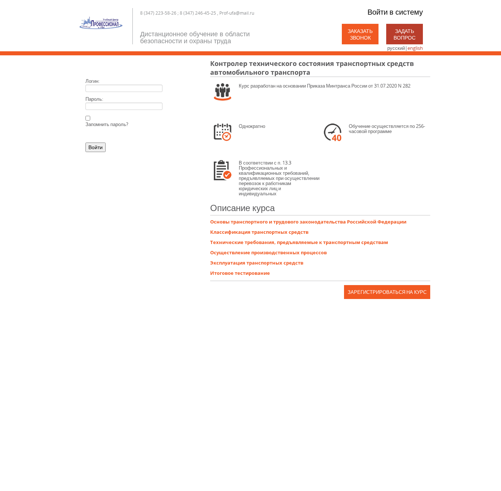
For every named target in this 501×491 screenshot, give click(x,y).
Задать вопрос (405, 34)
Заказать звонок (360, 34)
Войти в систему (395, 12)
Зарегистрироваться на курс (387, 292)
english (415, 48)
